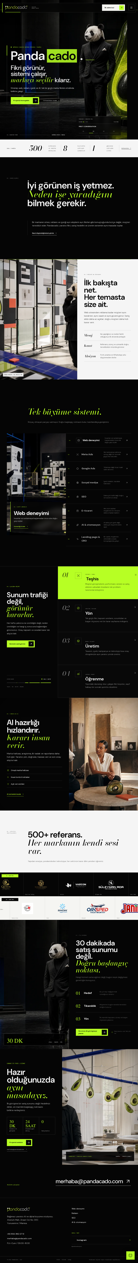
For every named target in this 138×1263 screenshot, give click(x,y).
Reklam (75, 1213)
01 (83, 131)
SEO (73, 1218)
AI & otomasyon (79, 1222)
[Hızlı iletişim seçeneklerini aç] (130, 1255)
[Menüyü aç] (131, 8)
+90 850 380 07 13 (15, 1234)
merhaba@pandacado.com (15, 1149)
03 (103, 131)
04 (114, 131)
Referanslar (125, 148)
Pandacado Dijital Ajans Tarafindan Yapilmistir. (105, 1259)
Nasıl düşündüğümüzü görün (43, 233)
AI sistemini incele (14, 794)
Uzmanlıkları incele (50, 100)
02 (93, 131)
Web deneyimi (78, 1208)
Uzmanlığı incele (19, 526)
